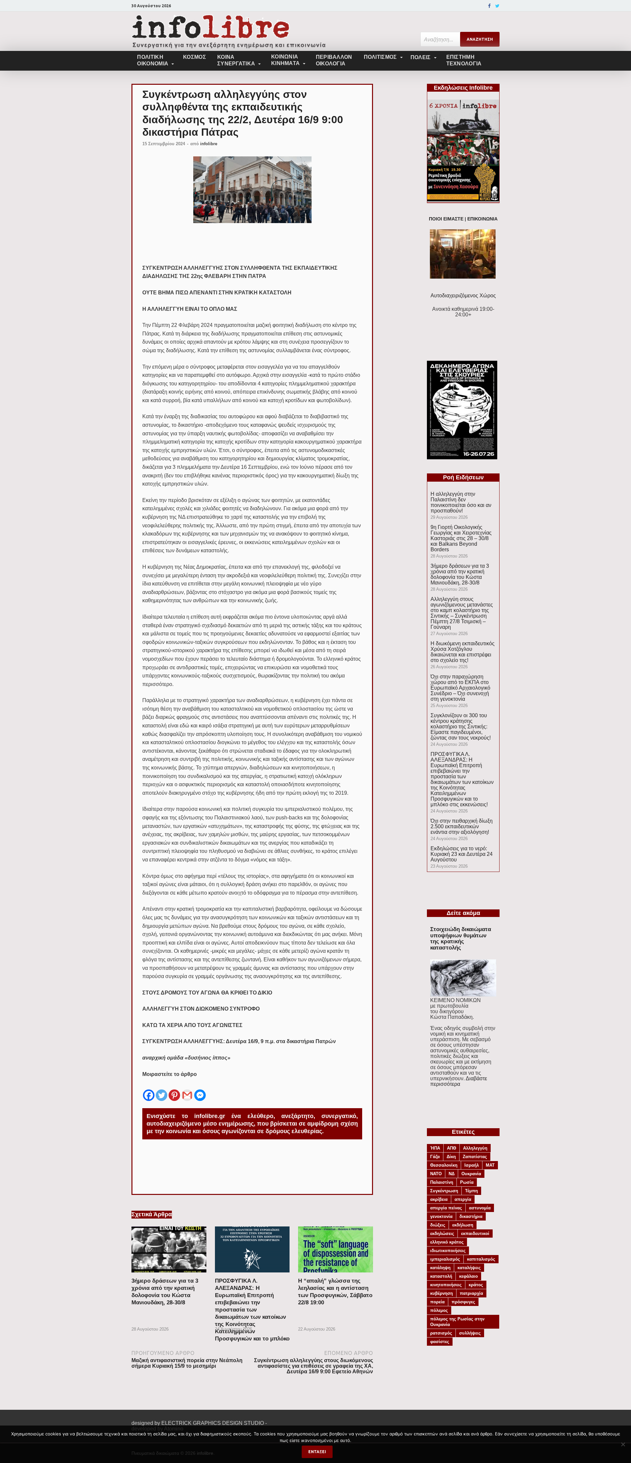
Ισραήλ (471, 1165)
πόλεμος (439, 1310)
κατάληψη (440, 1267)
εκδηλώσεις (442, 1233)
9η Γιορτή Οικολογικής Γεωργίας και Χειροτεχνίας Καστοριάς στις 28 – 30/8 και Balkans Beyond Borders (461, 538)
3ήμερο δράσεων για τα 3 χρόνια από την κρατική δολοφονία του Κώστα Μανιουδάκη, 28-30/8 (460, 574)
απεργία (463, 1199)
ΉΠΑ (435, 1148)
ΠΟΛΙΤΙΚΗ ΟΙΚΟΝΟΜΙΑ (152, 60)
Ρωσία (467, 1182)
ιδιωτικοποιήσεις (448, 1250)
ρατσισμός (441, 1333)
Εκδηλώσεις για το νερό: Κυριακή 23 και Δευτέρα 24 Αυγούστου (462, 854)
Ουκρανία (471, 1173)
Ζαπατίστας (475, 1156)
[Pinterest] (174, 1090)
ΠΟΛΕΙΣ (420, 57)
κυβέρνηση (441, 1293)
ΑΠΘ (451, 1148)
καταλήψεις (469, 1267)
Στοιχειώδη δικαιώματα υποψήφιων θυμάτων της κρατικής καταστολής (460, 938)
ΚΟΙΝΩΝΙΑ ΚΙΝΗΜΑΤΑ (285, 60)
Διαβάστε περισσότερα (458, 1081)
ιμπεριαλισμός (445, 1259)
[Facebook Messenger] (200, 1090)
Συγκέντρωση (444, 1190)
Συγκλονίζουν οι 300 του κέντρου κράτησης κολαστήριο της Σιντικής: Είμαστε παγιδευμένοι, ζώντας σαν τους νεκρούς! (461, 727)
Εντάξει (317, 1452)
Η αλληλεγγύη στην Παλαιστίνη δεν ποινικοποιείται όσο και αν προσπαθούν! (461, 502)
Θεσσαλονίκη (443, 1165)
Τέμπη (471, 1190)
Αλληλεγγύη (475, 1148)
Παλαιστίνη (441, 1182)
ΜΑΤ (490, 1165)
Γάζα (435, 1156)
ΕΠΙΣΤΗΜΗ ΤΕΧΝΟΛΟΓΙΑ (464, 60)
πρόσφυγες (463, 1301)
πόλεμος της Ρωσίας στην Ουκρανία (457, 1321)
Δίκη (451, 1156)
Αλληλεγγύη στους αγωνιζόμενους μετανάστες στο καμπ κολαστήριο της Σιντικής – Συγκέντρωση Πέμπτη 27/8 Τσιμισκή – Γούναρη (462, 613)
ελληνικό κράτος (447, 1242)
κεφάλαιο (468, 1276)
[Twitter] (497, 6)
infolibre (208, 143)
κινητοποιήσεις (446, 1284)
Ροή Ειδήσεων (463, 477)
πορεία (437, 1301)
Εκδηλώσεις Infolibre (463, 87)
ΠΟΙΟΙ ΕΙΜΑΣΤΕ (446, 219)
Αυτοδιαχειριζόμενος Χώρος (463, 295)
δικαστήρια (470, 1216)
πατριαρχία (471, 1293)
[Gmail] (187, 1090)
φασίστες (439, 1341)
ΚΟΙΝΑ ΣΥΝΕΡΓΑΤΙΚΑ (236, 60)
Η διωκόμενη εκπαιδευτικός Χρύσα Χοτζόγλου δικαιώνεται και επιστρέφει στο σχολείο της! (463, 652)
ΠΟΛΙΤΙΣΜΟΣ (380, 57)
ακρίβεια (439, 1199)
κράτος (476, 1284)
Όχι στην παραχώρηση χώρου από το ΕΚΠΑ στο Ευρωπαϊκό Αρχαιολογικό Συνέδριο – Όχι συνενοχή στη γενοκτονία (460, 688)
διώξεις (437, 1225)
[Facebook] (489, 6)
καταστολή (441, 1276)
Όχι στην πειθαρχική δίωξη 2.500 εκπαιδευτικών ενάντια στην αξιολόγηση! (462, 826)
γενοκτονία (441, 1216)
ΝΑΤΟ (436, 1173)
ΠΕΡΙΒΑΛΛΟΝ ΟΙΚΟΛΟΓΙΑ (334, 60)
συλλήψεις (470, 1333)
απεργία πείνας (446, 1207)
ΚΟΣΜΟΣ (194, 57)
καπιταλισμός (481, 1259)
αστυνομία (480, 1207)
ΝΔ (452, 1173)
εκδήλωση (462, 1225)
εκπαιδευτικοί (475, 1233)
